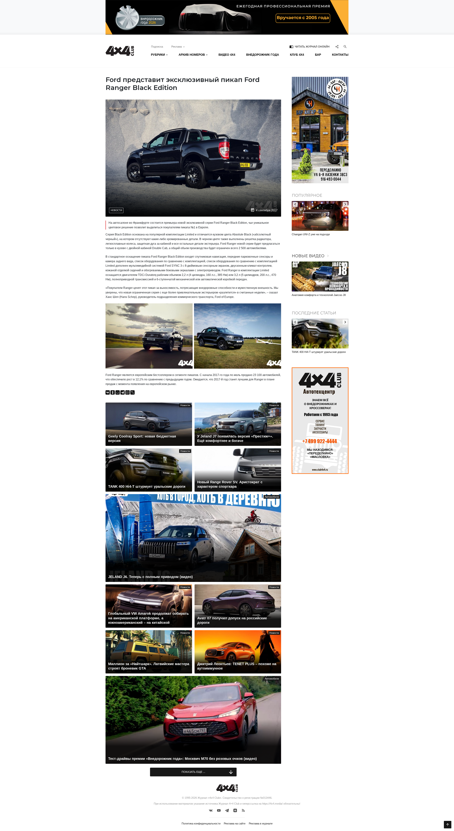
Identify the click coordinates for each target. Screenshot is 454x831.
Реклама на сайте (234, 823)
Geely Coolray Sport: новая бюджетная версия (319, 351)
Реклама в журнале (261, 823)
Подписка (157, 46)
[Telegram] (122, 392)
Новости (116, 210)
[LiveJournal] (132, 392)
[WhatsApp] (127, 392)
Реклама (176, 46)
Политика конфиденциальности (201, 823)
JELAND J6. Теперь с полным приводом (316, 294)
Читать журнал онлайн (309, 47)
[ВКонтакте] (108, 392)
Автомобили (272, 497)
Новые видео (311, 256)
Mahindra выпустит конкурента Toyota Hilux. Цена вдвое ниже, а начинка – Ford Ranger (318, 236)
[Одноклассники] (112, 392)
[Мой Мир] (117, 392)
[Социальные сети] (337, 46)
